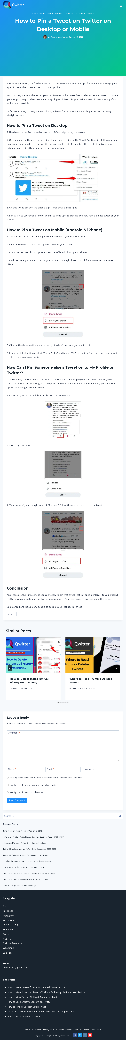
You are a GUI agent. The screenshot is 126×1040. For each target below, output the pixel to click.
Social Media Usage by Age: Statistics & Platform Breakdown (28, 861)
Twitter (7, 939)
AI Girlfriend (36, 1030)
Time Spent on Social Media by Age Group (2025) (23, 831)
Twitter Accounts (12, 943)
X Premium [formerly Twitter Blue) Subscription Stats (24, 843)
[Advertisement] (63, 59)
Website (89, 769)
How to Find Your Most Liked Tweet (26, 1006)
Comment (14, 732)
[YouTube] (90, 1035)
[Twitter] (80, 1035)
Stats (6, 934)
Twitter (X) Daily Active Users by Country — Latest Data (25, 855)
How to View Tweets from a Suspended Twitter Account (37, 987)
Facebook (8, 910)
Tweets (11, 614)
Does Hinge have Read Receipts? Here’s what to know (25, 879)
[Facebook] (75, 1035)
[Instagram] (85, 1035)
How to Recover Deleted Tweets (24, 1016)
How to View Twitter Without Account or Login (32, 997)
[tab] (58, 702)
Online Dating (10, 924)
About (27, 1030)
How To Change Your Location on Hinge (19, 885)
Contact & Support (63, 1030)
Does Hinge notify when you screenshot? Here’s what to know (29, 873)
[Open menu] (120, 5)
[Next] (116, 668)
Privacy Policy (48, 1030)
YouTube (8, 952)
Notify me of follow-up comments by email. (33, 785)
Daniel (52, 37)
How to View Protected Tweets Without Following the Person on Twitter (46, 992)
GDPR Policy (96, 1030)
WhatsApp (8, 947)
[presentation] (33, 655)
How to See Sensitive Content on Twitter (29, 1001)
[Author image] (45, 37)
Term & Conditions (81, 1030)
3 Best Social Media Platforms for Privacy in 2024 (23, 867)
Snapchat (8, 929)
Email (50, 769)
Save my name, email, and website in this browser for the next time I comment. (46, 777)
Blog (5, 906)
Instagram (8, 915)
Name (12, 769)
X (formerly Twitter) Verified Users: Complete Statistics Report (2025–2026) (33, 837)
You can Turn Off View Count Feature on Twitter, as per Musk (40, 1011)
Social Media (9, 920)
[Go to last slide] (10, 668)
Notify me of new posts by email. (27, 792)
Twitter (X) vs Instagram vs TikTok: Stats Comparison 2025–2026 (29, 849)
